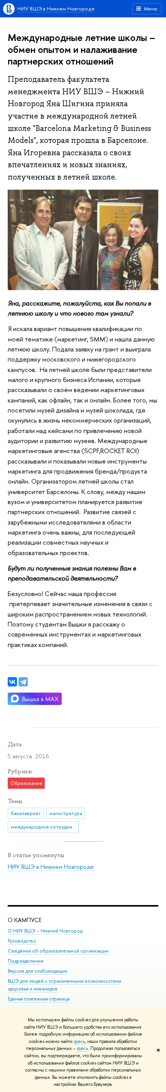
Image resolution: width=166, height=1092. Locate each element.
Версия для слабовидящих (37, 971)
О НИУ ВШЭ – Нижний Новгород (45, 930)
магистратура (65, 813)
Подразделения (25, 961)
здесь (79, 1041)
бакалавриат (26, 813)
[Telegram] (23, 681)
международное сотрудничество (45, 826)
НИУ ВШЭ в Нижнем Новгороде (56, 8)
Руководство (22, 940)
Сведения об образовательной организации (58, 951)
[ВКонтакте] (12, 681)
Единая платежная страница (38, 998)
